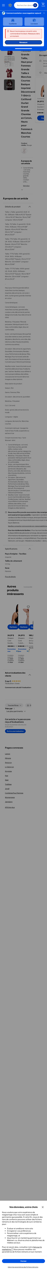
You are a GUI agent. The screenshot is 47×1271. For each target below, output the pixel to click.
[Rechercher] (35, 5)
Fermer (24, 1261)
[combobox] (26, 5)
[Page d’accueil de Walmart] (10, 5)
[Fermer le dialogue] (42, 1207)
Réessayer (23, 42)
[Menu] (4, 5)
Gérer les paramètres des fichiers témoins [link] (23, 1267)
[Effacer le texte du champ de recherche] (31, 5)
